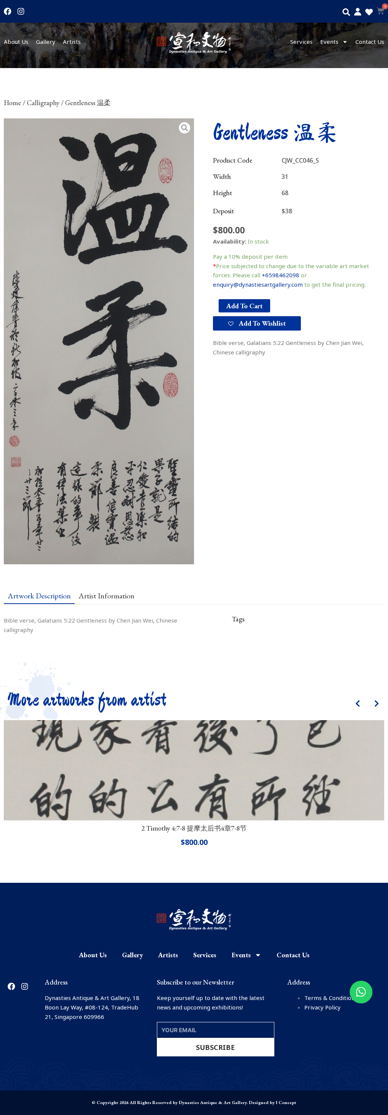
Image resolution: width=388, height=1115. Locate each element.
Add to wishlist (261, 323)
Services (301, 41)
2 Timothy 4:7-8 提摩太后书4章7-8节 (194, 828)
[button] (346, 12)
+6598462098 (280, 275)
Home (12, 102)
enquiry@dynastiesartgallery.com (258, 284)
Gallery (45, 41)
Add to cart (244, 305)
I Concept (286, 1102)
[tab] (39, 595)
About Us (16, 41)
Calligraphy (43, 102)
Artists (72, 41)
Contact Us (369, 41)
